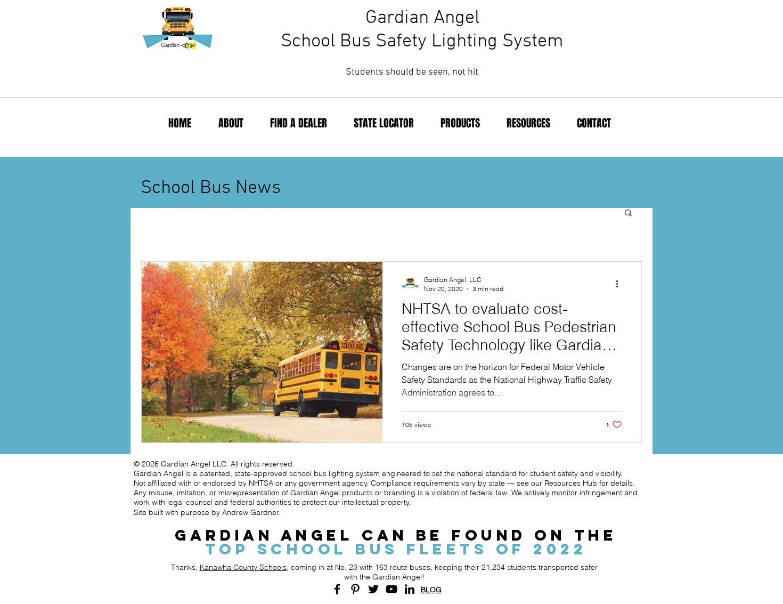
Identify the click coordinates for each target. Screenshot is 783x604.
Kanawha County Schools (243, 567)
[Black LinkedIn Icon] (410, 589)
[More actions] (620, 283)
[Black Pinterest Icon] (355, 589)
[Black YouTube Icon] (391, 589)
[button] (628, 213)
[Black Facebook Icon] (337, 589)
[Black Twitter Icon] (373, 589)
